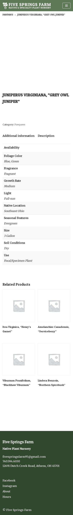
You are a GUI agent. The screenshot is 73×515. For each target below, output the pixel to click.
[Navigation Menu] (66, 6)
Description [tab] (46, 135)
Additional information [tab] (18, 135)
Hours (7, 496)
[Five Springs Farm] (27, 5)
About (6, 491)
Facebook (9, 480)
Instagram (10, 486)
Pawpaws (8, 14)
